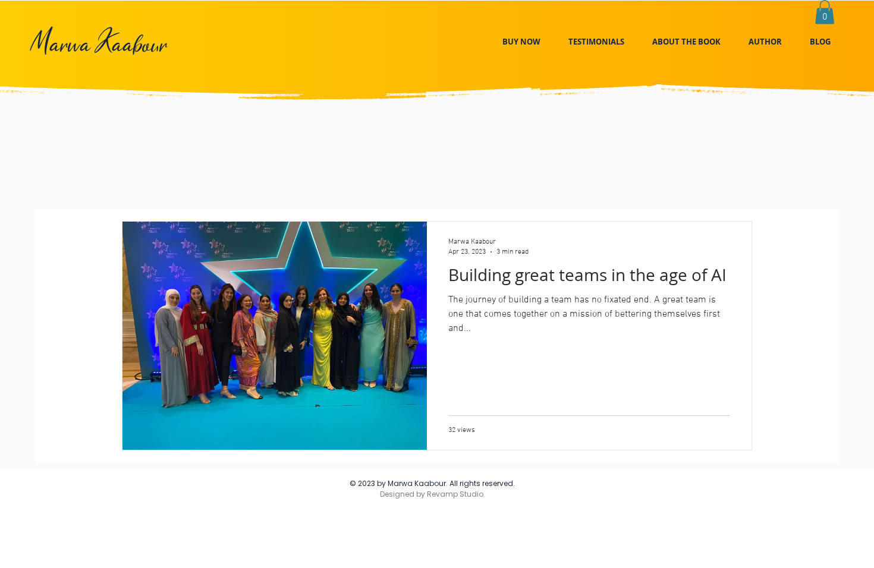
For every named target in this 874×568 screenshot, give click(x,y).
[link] (825, 12)
